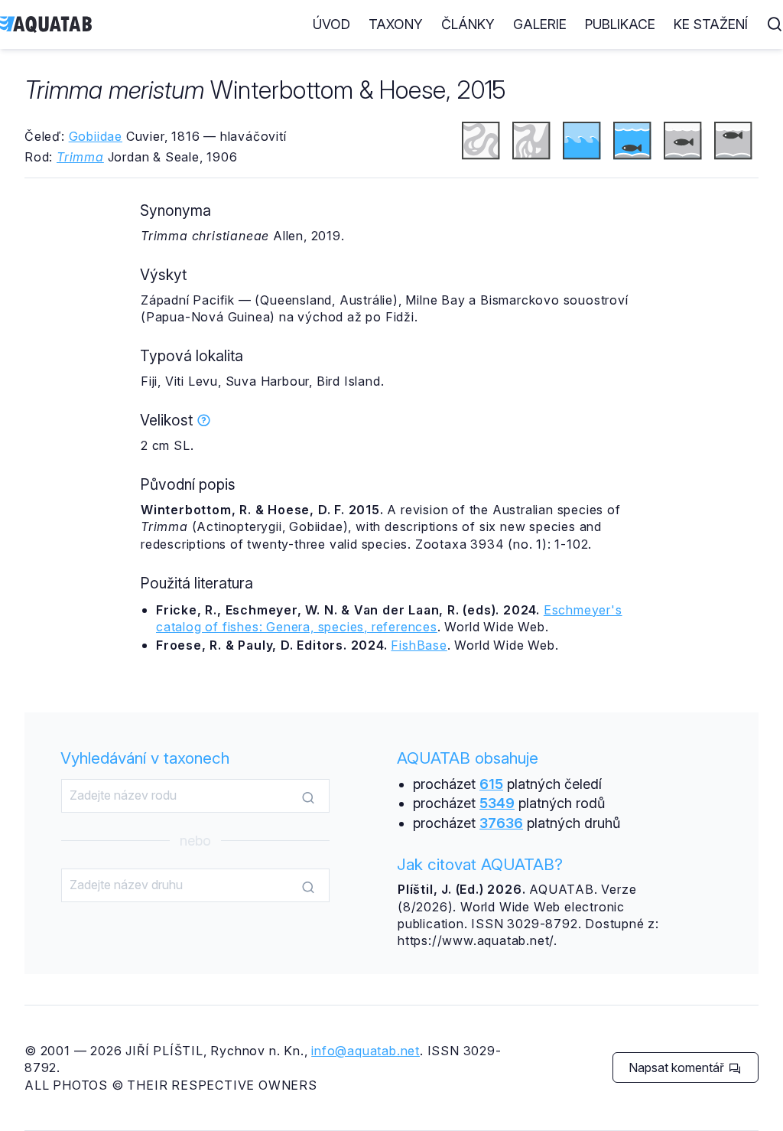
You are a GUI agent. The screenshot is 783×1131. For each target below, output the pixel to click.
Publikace (620, 24)
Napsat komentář (678, 1067)
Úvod (331, 24)
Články (468, 24)
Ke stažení (711, 24)
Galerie (540, 24)
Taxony (396, 24)
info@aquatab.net (365, 1050)
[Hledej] (308, 796)
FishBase (419, 645)
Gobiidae (95, 136)
